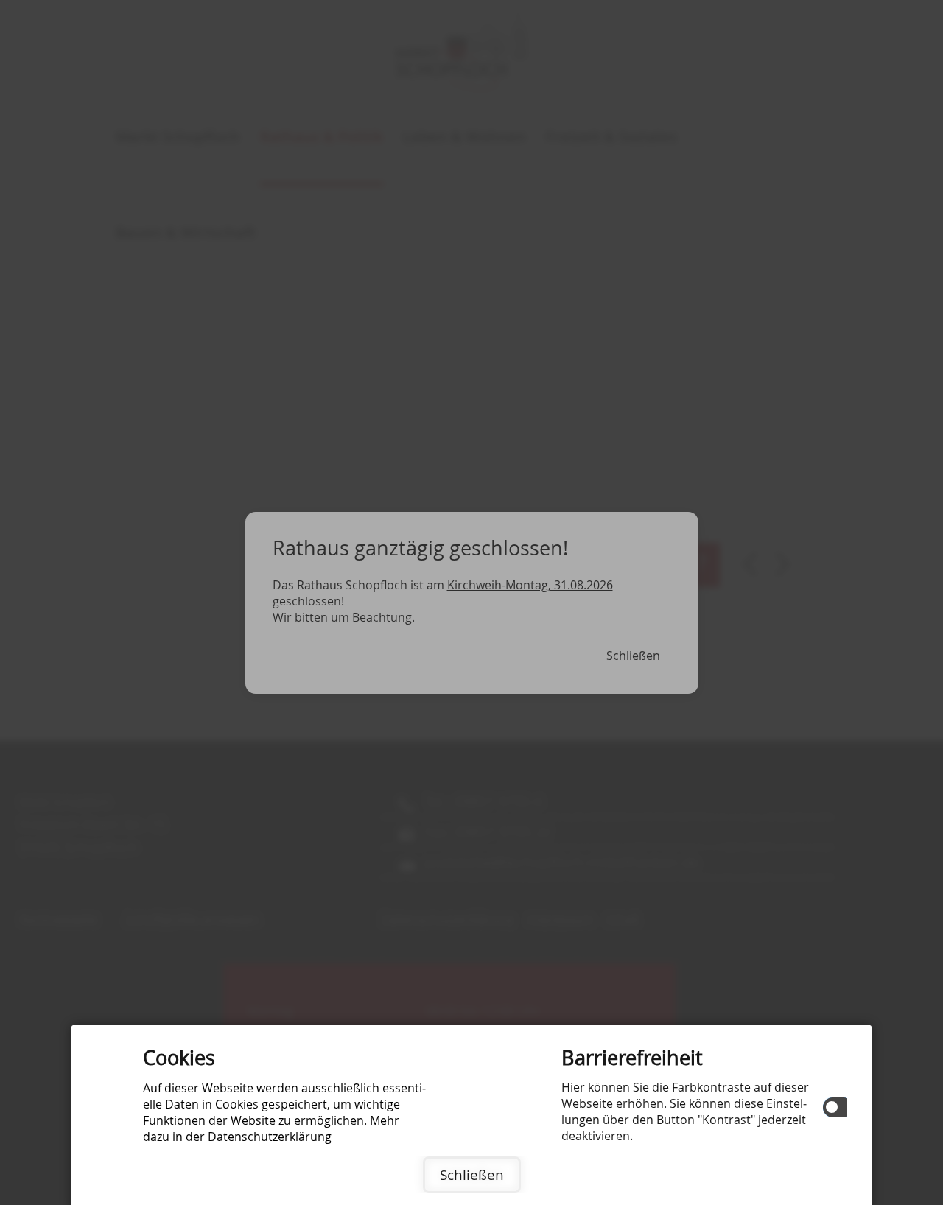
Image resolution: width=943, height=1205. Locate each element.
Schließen (472, 1174)
